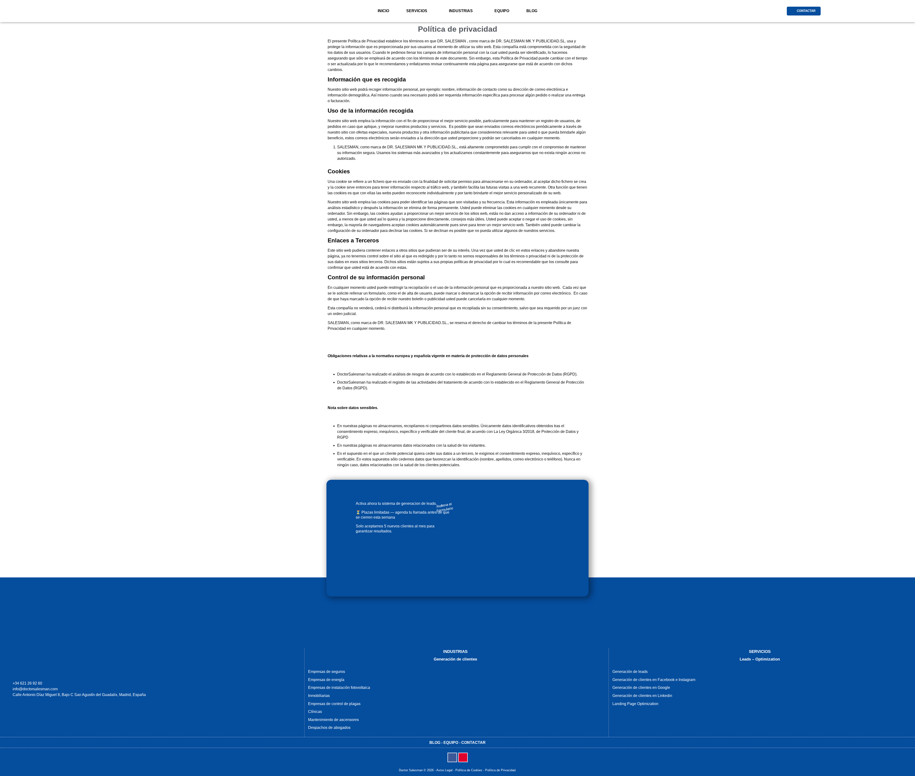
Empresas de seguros (326, 672)
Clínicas (315, 712)
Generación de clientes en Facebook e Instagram (653, 680)
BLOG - (436, 743)
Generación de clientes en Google (641, 688)
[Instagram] (463, 757)
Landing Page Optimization (635, 704)
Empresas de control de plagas (334, 704)
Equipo (501, 11)
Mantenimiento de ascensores (333, 720)
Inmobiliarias (319, 696)
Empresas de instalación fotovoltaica (339, 688)
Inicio (383, 11)
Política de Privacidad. (500, 770)
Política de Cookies (468, 770)
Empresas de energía (326, 680)
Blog (531, 11)
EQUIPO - (452, 743)
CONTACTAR (473, 743)
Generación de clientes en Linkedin (642, 696)
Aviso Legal (444, 770)
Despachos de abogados (329, 728)
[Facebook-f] (452, 757)
